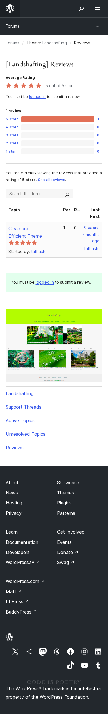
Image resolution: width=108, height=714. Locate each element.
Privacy (14, 513)
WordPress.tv (23, 562)
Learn (12, 532)
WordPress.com (25, 581)
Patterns (66, 513)
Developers (18, 552)
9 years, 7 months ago (91, 234)
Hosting (14, 503)
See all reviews (51, 180)
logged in (37, 96)
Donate (68, 552)
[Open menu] (99, 8)
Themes (65, 493)
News (12, 493)
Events (64, 542)
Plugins (64, 503)
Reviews (15, 447)
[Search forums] (67, 193)
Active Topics (20, 420)
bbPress (17, 601)
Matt (14, 591)
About (12, 482)
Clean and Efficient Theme (25, 232)
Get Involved (71, 532)
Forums (12, 26)
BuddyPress (21, 612)
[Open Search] (81, 8)
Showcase (68, 482)
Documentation (22, 542)
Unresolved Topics (26, 434)
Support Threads (23, 407)
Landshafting (54, 42)
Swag (66, 562)
